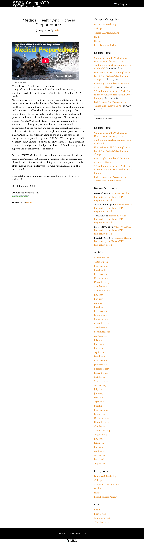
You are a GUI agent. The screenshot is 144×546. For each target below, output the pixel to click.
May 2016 (98, 348)
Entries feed (100, 514)
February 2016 (101, 360)
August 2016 (100, 336)
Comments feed (102, 518)
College (98, 29)
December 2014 (101, 418)
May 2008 (99, 459)
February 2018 (101, 274)
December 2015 (101, 369)
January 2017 (100, 315)
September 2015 (102, 381)
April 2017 (99, 303)
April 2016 (99, 352)
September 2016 (102, 332)
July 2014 (98, 439)
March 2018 (100, 270)
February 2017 (101, 311)
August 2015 (100, 385)
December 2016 (101, 319)
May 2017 (99, 299)
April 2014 (99, 451)
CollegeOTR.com (31, 3)
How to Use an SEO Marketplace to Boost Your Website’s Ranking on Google (112, 76)
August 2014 (100, 435)
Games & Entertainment (106, 33)
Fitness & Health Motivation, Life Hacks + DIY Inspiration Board (111, 197)
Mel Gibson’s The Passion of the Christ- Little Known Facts (110, 104)
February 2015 (101, 410)
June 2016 (99, 344)
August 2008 (100, 455)
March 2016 (100, 356)
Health (29, 202)
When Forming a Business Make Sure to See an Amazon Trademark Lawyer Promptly (113, 95)
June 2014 (99, 443)
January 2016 (100, 365)
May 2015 (98, 397)
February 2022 (101, 266)
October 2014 (101, 426)
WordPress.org (101, 522)
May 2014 (99, 447)
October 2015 (100, 377)
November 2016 (101, 323)
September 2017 (102, 291)
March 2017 (100, 307)
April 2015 (99, 402)
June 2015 (98, 393)
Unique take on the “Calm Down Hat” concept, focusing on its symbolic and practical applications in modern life (112, 63)
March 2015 (99, 406)
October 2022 (101, 262)
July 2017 (98, 295)
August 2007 (100, 463)
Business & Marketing (105, 24)
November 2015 (101, 373)
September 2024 (102, 258)
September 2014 (102, 430)
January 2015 (100, 414)
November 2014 (101, 422)
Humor (97, 41)
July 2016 (98, 340)
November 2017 (101, 282)
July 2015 (98, 389)
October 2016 (101, 328)
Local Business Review (105, 45)
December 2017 (101, 278)
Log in (97, 510)
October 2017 (101, 286)
